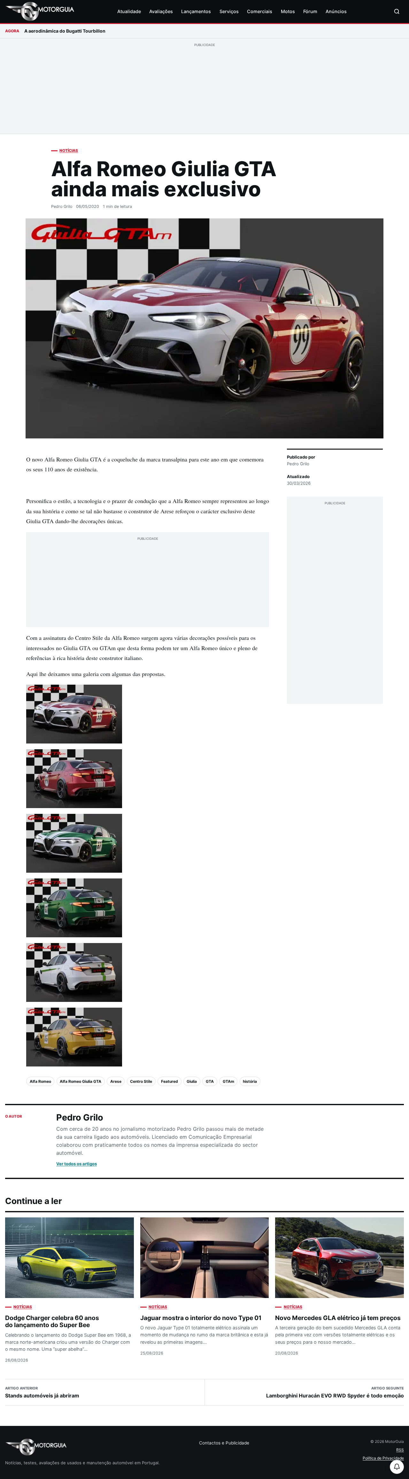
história (250, 1081)
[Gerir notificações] (397, 1467)
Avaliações (161, 11)
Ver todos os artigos (76, 1163)
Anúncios (336, 11)
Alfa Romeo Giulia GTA (80, 1081)
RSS (400, 1449)
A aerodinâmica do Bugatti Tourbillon (64, 31)
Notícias (68, 150)
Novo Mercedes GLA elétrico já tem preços (338, 1318)
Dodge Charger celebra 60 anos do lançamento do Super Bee (52, 1321)
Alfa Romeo (40, 1081)
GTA (210, 1081)
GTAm (228, 1081)
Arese (115, 1081)
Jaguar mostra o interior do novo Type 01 (200, 1318)
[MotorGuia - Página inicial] (39, 11)
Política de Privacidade (383, 1458)
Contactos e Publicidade (224, 1442)
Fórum (310, 11)
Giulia (192, 1081)
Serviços (229, 11)
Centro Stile (141, 1081)
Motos (288, 11)
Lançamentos (196, 11)
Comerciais (259, 11)
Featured (169, 1081)
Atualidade (129, 11)
